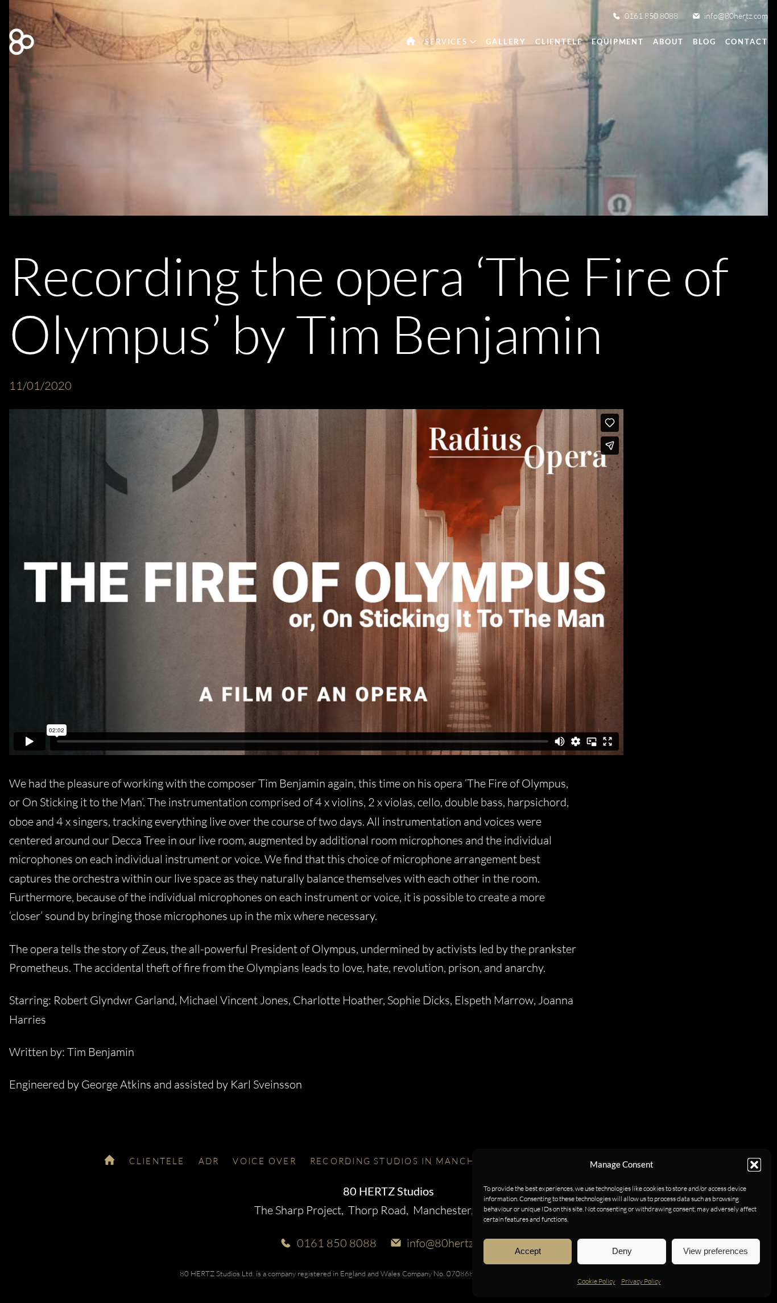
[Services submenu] (473, 41)
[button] (754, 1164)
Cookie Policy (596, 1281)
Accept (528, 1251)
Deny (622, 1251)
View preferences (715, 1251)
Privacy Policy (641, 1281)
